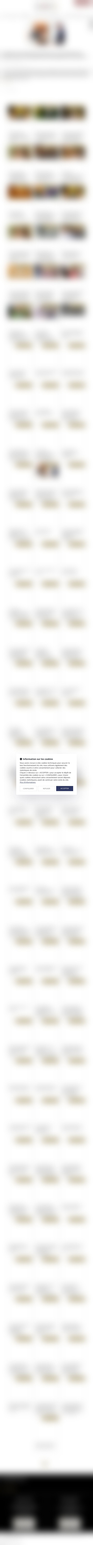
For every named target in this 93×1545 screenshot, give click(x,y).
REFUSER (46, 788)
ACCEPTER (65, 788)
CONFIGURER (28, 788)
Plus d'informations (28, 782)
